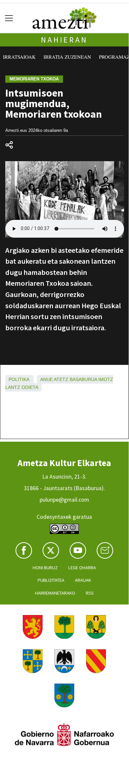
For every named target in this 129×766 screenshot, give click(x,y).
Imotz (105, 379)
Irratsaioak (19, 56)
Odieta (29, 387)
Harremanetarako (55, 593)
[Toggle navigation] (9, 18)
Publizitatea (51, 580)
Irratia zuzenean (67, 56)
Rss (90, 593)
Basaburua (83, 379)
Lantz (12, 387)
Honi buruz (45, 568)
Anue (46, 379)
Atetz (61, 379)
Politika (19, 379)
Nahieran (64, 40)
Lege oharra (82, 568)
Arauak (83, 580)
